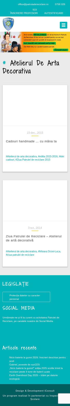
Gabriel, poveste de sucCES (24, 364)
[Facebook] (7, 4)
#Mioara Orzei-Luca (49, 251)
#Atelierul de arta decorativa (21, 156)
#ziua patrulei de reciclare (20, 254)
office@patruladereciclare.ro (33, 4)
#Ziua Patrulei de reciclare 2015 (32, 159)
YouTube (23, 335)
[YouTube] (13, 4)
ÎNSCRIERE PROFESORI (24, 13)
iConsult (50, 390)
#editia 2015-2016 (48, 156)
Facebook (9, 335)
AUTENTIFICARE (53, 13)
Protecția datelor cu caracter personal (25, 297)
